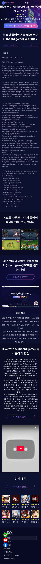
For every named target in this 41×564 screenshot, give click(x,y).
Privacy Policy (9, 559)
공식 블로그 (8, 542)
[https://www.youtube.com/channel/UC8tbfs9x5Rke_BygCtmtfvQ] (5, 540)
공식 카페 (7, 545)
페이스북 (7, 548)
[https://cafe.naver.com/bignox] (5, 535)
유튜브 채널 (8, 552)
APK (31, 45)
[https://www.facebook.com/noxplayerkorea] (5, 545)
